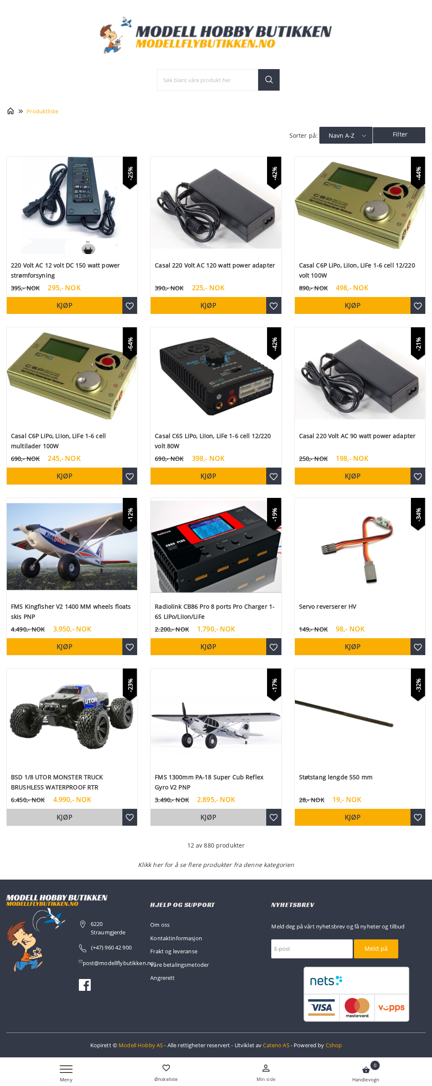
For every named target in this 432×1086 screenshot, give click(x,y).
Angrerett (162, 978)
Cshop (334, 1045)
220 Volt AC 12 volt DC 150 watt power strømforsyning (65, 270)
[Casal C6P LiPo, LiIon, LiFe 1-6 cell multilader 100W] (72, 375)
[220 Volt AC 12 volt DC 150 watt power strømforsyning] (72, 205)
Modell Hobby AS (141, 1045)
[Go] (269, 80)
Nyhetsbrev (292, 904)
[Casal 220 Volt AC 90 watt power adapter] (360, 375)
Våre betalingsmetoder (179, 964)
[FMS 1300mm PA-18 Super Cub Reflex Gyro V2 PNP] (216, 716)
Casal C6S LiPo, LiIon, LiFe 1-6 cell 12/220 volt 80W (213, 441)
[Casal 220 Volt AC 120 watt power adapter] (216, 205)
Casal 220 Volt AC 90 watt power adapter (357, 436)
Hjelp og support (182, 904)
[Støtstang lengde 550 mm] (360, 716)
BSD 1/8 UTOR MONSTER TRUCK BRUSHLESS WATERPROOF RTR (57, 782)
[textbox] (218, 80)
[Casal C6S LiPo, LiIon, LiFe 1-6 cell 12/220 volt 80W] (216, 375)
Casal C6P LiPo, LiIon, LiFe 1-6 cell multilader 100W (58, 441)
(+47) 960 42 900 (111, 947)
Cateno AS (276, 1045)
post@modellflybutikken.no (119, 963)
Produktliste (42, 111)
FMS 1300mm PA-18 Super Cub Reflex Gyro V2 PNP (209, 782)
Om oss (160, 924)
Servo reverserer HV (327, 606)
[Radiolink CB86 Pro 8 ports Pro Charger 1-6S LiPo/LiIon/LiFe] (216, 546)
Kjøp (65, 305)
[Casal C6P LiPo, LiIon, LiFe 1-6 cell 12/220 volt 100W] (360, 205)
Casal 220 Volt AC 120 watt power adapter (215, 265)
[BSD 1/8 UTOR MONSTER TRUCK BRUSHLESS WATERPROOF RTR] (72, 716)
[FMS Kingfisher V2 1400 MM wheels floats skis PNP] (72, 546)
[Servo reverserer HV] (360, 546)
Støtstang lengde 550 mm (336, 777)
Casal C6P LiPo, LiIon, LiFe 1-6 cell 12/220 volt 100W (357, 270)
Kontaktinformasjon (176, 938)
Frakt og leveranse (173, 951)
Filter (400, 134)
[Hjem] (10, 110)
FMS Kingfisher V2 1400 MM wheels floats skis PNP (71, 611)
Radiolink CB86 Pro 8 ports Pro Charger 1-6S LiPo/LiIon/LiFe (215, 611)
